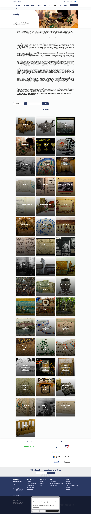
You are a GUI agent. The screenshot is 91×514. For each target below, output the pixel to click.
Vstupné (41, 485)
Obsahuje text (30, 101)
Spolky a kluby (68, 487)
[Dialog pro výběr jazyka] (76, 1)
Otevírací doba (42, 483)
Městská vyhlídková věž (53, 485)
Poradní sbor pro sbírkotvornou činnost (72, 485)
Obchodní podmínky (29, 491)
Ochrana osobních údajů (30, 487)
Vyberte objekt (15, 101)
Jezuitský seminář (53, 481)
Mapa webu (68, 489)
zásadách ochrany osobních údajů (48, 505)
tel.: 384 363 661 (18, 493)
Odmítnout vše (36, 510)
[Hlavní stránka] (13, 8)
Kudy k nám (41, 481)
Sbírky (16, 8)
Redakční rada (68, 481)
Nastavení (42, 510)
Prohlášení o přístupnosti (30, 485)
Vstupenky (74, 5)
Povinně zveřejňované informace (31, 483)
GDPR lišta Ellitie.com (36, 507)
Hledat (46, 103)
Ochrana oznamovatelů (30, 489)
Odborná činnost (68, 483)
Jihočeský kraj (29, 481)
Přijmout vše (52, 510)
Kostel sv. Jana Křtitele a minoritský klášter (56, 483)
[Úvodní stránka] (18, 2)
